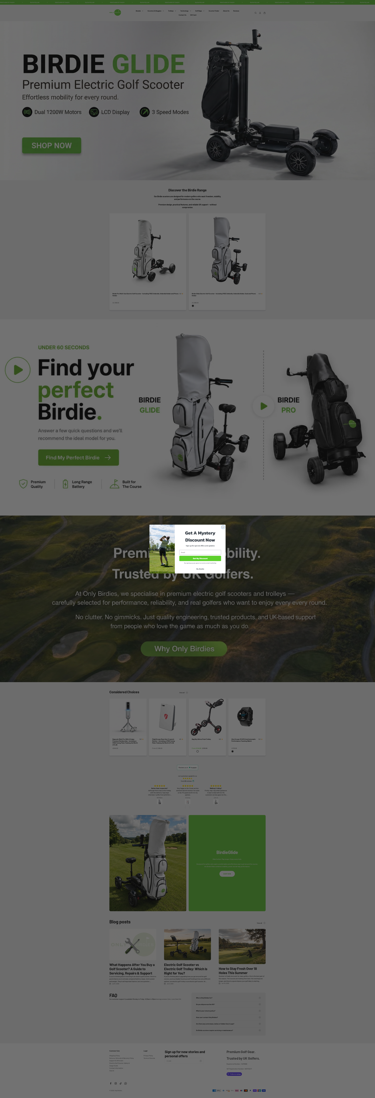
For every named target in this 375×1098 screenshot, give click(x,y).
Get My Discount (200, 558)
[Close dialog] (223, 527)
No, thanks (200, 569)
